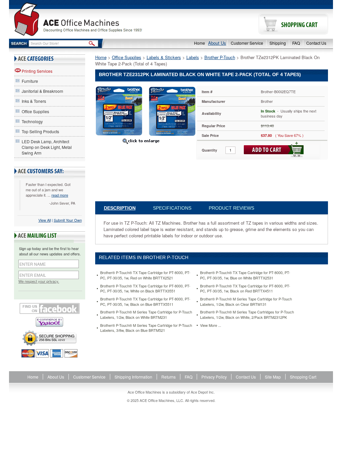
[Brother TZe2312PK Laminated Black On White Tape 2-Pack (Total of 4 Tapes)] (145, 110)
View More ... (210, 325)
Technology (32, 121)
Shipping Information (133, 377)
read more (59, 195)
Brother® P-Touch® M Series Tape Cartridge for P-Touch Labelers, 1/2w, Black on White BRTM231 (146, 314)
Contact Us (316, 43)
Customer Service (247, 43)
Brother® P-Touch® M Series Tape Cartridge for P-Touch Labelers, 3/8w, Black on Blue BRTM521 (146, 328)
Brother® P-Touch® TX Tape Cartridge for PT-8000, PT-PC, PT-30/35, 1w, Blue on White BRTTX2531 (245, 275)
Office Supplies (35, 111)
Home (199, 43)
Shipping (278, 43)
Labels (192, 57)
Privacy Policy (214, 377)
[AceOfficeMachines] (90, 19)
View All (44, 220)
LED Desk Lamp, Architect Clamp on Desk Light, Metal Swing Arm (47, 147)
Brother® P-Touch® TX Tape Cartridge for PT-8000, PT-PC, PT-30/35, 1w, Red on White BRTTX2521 (145, 275)
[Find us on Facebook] (49, 308)
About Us (217, 43)
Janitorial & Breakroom (42, 91)
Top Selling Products (40, 131)
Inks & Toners (34, 101)
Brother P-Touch (219, 57)
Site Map (273, 377)
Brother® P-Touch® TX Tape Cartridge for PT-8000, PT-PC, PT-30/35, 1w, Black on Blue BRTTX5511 (145, 301)
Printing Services (37, 71)
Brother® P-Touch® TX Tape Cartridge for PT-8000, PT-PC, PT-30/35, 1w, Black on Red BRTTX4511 (245, 288)
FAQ (296, 43)
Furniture (30, 81)
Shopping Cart (303, 377)
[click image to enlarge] (140, 141)
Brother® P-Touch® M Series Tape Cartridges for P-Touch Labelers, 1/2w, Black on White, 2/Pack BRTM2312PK (247, 314)
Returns (168, 377)
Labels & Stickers (164, 57)
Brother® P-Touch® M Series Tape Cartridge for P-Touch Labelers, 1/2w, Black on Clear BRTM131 (246, 301)
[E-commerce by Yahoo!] (49, 322)
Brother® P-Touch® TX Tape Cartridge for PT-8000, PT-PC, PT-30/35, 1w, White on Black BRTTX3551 (145, 288)
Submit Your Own (68, 220)
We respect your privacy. (38, 281)
